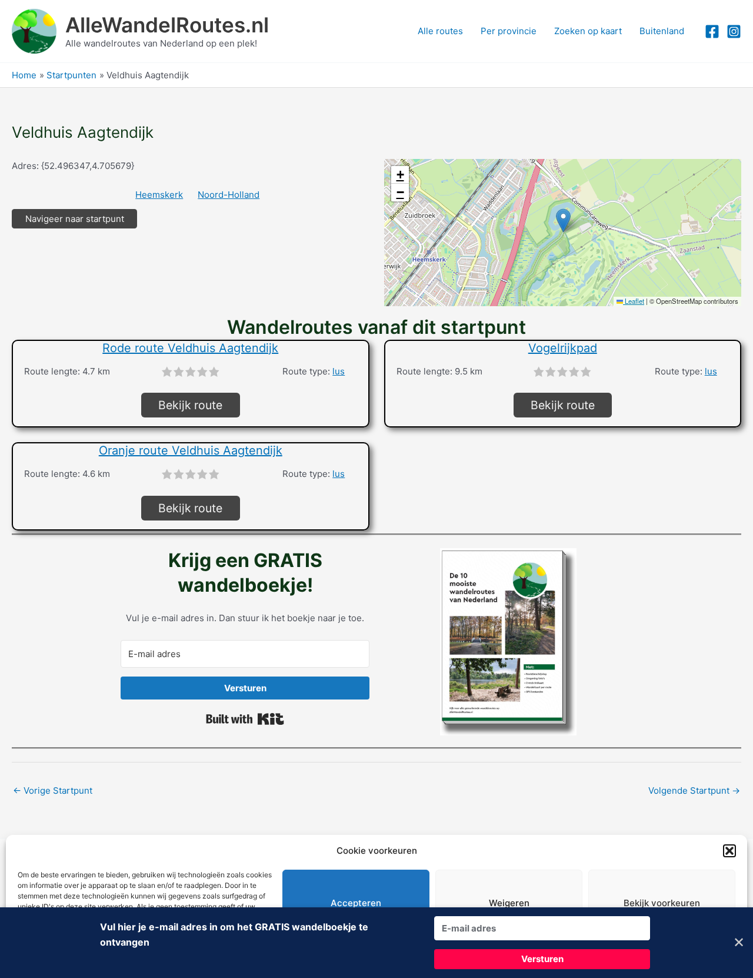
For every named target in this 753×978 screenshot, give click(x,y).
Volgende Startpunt (694, 790)
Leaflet (633, 301)
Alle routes (440, 31)
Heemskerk (159, 194)
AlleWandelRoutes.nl (167, 24)
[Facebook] (712, 31)
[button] (729, 851)
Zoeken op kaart (588, 31)
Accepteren (356, 903)
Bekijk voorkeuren (662, 903)
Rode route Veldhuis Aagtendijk (190, 348)
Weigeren (509, 903)
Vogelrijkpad (562, 348)
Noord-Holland (228, 194)
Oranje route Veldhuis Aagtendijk (190, 450)
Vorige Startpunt (52, 790)
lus (338, 371)
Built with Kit (245, 719)
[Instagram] (734, 31)
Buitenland (661, 31)
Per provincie (509, 31)
